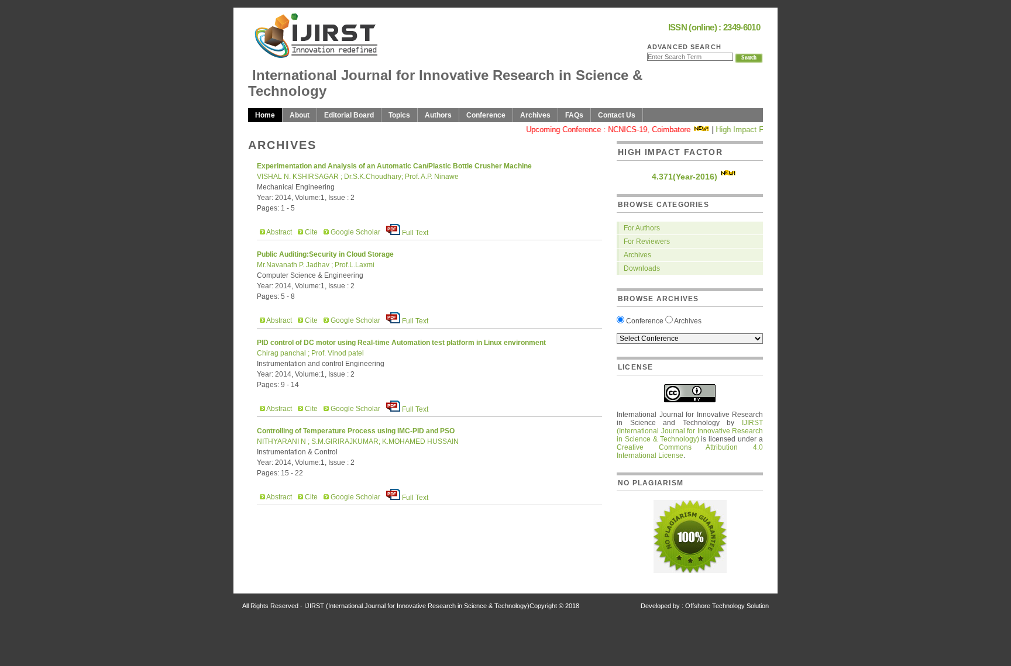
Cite (310, 232)
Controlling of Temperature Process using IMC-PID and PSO (356, 431)
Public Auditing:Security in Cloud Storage (325, 254)
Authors (438, 115)
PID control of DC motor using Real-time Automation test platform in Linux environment (401, 343)
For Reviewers (647, 241)
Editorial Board (349, 115)
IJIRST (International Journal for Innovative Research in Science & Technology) (690, 431)
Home (265, 115)
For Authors (642, 228)
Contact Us (616, 115)
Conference (486, 115)
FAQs (574, 115)
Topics (399, 115)
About (300, 115)
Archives (535, 115)
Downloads (642, 268)
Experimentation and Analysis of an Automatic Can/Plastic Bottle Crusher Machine (394, 166)
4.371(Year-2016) (684, 176)
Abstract (278, 232)
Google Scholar (354, 232)
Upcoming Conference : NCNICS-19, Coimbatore (602, 129)
